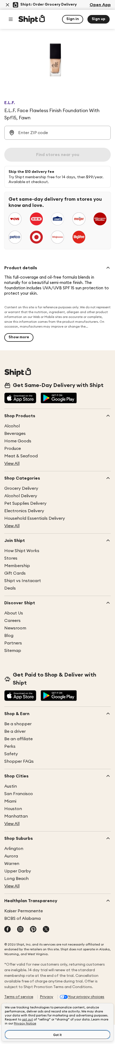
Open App (100, 5)
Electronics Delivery (24, 511)
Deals (10, 588)
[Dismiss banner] (7, 5)
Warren (11, 863)
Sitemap (12, 650)
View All (12, 463)
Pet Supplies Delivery (25, 503)
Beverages (15, 433)
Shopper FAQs (19, 761)
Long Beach (16, 878)
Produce (12, 448)
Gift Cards (15, 573)
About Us (13, 613)
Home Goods (17, 441)
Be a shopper (18, 724)
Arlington (13, 848)
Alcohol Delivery (20, 496)
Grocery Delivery (21, 488)
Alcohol (12, 426)
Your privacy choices (86, 997)
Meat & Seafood (21, 456)
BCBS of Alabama (22, 918)
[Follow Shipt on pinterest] (33, 929)
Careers (12, 620)
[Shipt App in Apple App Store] (20, 398)
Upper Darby (17, 871)
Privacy (46, 997)
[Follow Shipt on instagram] (20, 929)
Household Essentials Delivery (34, 518)
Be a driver (15, 731)
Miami (10, 801)
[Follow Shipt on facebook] (7, 929)
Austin (10, 786)
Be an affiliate (18, 739)
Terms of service (18, 997)
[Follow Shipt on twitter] (46, 929)
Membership (17, 566)
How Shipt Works (21, 551)
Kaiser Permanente (23, 911)
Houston (13, 809)
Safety (11, 754)
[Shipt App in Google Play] (59, 398)
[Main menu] (10, 19)
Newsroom (15, 628)
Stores (10, 558)
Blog (8, 635)
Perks (10, 746)
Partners (13, 643)
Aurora (11, 856)
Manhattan (16, 816)
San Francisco (18, 794)
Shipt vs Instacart (22, 581)
